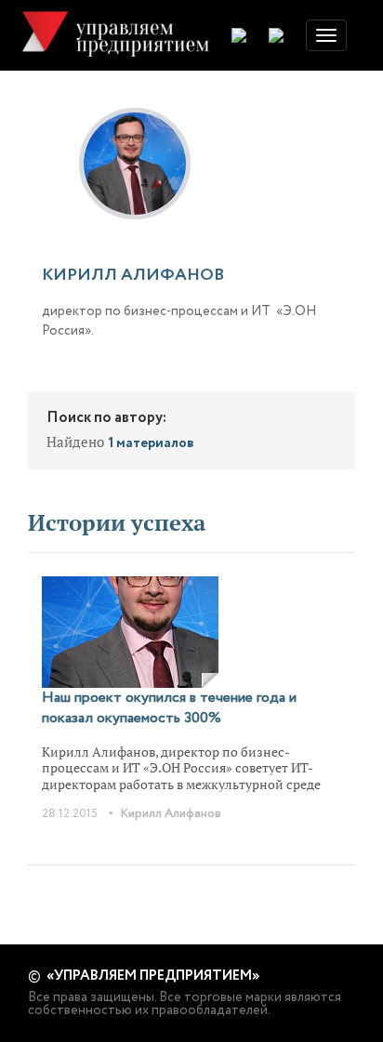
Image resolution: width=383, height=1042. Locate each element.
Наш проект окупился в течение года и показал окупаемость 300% (169, 708)
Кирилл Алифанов (171, 814)
